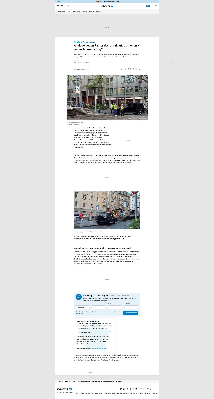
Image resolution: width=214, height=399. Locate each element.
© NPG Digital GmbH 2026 (65, 393)
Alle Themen (98, 11)
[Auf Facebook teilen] (125, 69)
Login (155, 5)
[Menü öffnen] (58, 6)
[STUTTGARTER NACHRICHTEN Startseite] (107, 6)
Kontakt (140, 393)
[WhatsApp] (124, 388)
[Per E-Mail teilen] (129, 69)
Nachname (111, 304)
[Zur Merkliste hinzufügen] (139, 69)
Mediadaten (107, 393)
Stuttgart (85, 11)
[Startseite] (60, 381)
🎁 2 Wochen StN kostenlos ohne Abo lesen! (107, 1)
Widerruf (154, 393)
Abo (148, 6)
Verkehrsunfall (61, 11)
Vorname (94, 304)
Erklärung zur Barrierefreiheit (120, 393)
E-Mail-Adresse (128, 304)
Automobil (91, 11)
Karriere (87, 393)
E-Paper (63, 6)
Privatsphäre (80, 393)
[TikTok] (127, 388)
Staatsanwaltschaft (76, 11)
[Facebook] (130, 388)
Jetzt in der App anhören (82, 69)
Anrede (77, 304)
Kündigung (133, 393)
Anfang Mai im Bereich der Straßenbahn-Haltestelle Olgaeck (113, 155)
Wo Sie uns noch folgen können (147, 389)
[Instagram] (120, 388)
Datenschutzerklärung (98, 348)
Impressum (147, 393)
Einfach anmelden (131, 313)
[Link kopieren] (121, 69)
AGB (92, 393)
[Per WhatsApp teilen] (133, 69)
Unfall (68, 11)
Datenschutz (98, 393)
